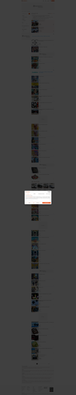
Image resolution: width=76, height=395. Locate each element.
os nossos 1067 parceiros (29, 196)
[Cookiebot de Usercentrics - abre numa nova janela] (48, 191)
